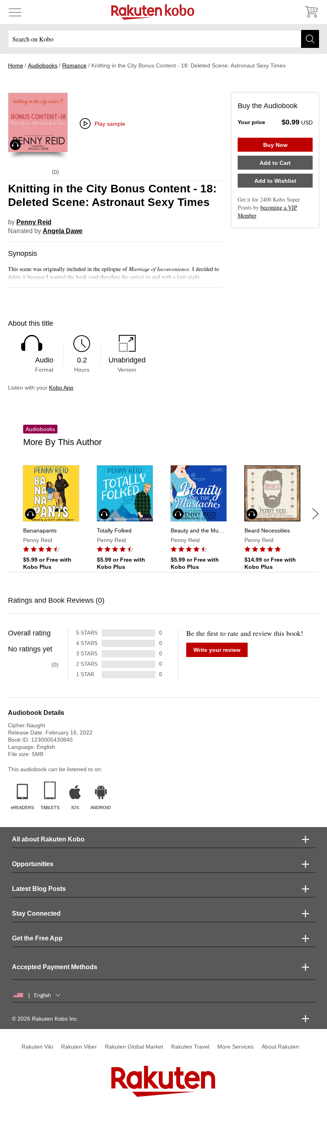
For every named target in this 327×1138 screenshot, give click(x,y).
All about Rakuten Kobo (48, 839)
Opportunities (32, 864)
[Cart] (311, 12)
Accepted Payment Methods (54, 967)
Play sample (110, 124)
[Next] (315, 514)
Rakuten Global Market (134, 1046)
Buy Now (275, 145)
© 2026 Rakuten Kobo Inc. (45, 1018)
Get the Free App (37, 938)
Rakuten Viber (79, 1046)
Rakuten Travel (190, 1046)
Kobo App (61, 387)
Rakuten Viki (37, 1046)
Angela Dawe (63, 231)
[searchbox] (163, 39)
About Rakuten (280, 1046)
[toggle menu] (15, 12)
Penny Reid (33, 222)
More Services (235, 1046)
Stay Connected (36, 913)
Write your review (216, 650)
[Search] (310, 39)
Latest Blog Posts (39, 888)
